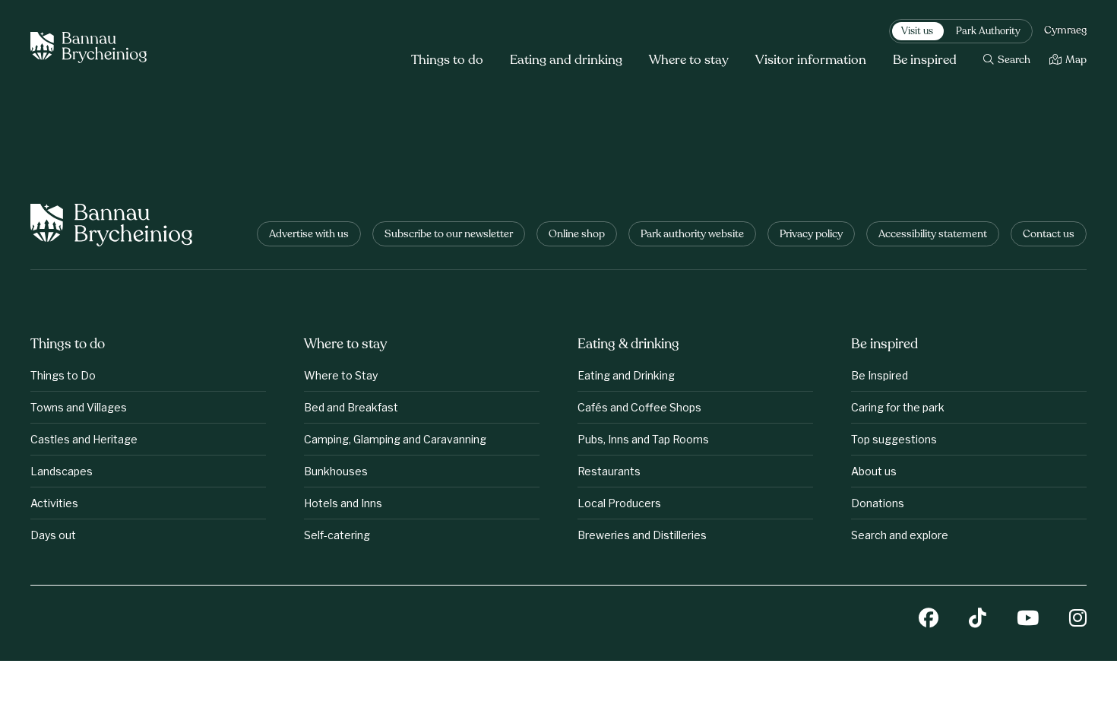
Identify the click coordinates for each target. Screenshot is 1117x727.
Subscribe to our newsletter (448, 234)
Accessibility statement (932, 234)
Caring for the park (898, 407)
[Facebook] (928, 619)
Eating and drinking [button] (566, 60)
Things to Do (63, 375)
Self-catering (337, 535)
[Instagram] (1078, 619)
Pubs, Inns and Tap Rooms (643, 439)
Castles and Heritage (84, 439)
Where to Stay (341, 375)
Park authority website (692, 234)
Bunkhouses (336, 471)
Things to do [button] (447, 60)
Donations (877, 503)
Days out (53, 535)
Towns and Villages (78, 407)
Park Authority (988, 32)
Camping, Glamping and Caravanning (395, 439)
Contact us (1048, 234)
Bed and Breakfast (351, 407)
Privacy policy (811, 234)
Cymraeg (1065, 31)
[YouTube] (1028, 619)
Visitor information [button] (810, 60)
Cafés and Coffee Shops (639, 407)
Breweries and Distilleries (642, 535)
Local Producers (619, 503)
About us (874, 471)
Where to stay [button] (689, 60)
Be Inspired (879, 375)
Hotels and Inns (343, 503)
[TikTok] (977, 619)
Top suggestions (894, 439)
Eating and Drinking (626, 375)
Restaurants (609, 471)
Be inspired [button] (925, 60)
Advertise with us (309, 234)
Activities (54, 503)
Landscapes (61, 471)
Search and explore (899, 535)
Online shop (577, 234)
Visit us (917, 32)
